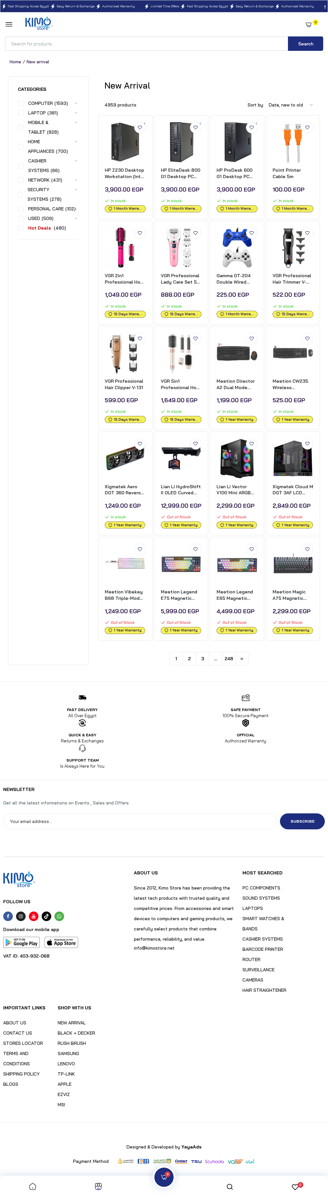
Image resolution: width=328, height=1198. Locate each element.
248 (229, 659)
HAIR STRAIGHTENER (264, 990)
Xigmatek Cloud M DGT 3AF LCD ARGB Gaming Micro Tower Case (293, 490)
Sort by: (256, 105)
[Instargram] (21, 916)
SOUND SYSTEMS (261, 898)
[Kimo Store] (39, 24)
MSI (61, 1105)
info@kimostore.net (154, 948)
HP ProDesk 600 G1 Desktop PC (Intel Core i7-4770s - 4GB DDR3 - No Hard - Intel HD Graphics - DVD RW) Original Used (236, 173)
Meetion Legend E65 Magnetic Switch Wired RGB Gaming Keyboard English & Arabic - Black (236, 595)
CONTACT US (17, 1033)
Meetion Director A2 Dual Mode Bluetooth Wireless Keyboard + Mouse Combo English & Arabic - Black (236, 384)
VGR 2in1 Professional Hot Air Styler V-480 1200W (124, 279)
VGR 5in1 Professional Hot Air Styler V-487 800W (180, 384)
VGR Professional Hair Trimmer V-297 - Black (292, 279)
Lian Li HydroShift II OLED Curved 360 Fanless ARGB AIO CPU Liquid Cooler (181, 490)
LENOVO (66, 1064)
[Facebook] (8, 916)
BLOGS (10, 1084)
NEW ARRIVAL (72, 1023)
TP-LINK (66, 1074)
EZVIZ (64, 1094)
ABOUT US (14, 1023)
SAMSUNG (68, 1053)
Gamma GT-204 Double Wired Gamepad (233, 279)
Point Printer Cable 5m (287, 173)
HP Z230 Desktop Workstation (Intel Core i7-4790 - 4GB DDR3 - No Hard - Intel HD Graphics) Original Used (125, 173)
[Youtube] (33, 916)
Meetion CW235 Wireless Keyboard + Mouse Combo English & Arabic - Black (292, 384)
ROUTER (251, 959)
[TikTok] (46, 916)
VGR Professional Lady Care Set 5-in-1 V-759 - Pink (180, 279)
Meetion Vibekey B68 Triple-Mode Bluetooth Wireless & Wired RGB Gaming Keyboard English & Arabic (124, 595)
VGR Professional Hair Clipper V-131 (124, 384)
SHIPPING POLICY (21, 1074)
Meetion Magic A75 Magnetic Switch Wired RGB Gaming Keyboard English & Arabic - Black (292, 595)
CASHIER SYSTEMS (262, 939)
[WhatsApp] (59, 916)
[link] (140, 127)
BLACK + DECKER (76, 1033)
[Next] (241, 658)
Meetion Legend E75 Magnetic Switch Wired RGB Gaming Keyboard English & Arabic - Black (180, 595)
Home (15, 62)
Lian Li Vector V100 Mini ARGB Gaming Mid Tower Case (237, 490)
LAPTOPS (252, 908)
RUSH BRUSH (72, 1043)
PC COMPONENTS (261, 888)
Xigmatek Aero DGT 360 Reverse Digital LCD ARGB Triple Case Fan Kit (124, 490)
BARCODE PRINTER (262, 949)
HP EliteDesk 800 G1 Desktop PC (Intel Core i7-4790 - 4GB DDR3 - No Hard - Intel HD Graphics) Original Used (180, 173)
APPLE (64, 1084)
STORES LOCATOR (23, 1043)
